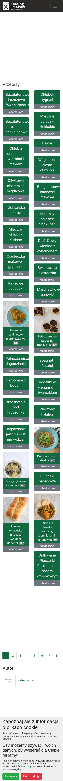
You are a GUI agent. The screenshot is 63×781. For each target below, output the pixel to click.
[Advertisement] (31, 46)
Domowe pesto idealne (47, 458)
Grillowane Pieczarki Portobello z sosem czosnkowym (48, 565)
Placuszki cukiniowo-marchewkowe (15, 336)
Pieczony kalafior (47, 411)
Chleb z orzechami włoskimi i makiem (15, 156)
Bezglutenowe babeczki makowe (48, 192)
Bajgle (47, 143)
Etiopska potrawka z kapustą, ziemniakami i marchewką (47, 531)
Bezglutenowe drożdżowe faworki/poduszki (17, 99)
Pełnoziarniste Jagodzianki (17, 361)
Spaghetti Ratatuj (47, 363)
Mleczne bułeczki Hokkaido (47, 121)
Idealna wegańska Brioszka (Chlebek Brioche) (15, 534)
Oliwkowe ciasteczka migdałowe (16, 186)
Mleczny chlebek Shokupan (47, 219)
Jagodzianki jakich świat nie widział (16, 434)
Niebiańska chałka (16, 210)
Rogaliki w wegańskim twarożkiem (47, 387)
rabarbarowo (15, 111)
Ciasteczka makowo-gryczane (16, 261)
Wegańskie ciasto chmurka (47, 165)
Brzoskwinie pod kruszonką (16, 407)
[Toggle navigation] (55, 6)
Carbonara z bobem (16, 383)
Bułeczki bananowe (47, 478)
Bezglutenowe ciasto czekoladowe (17, 126)
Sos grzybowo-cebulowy (16, 483)
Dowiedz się (24, 766)
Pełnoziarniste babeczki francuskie (47, 340)
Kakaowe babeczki (15, 286)
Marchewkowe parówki (48, 292)
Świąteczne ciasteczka (47, 270)
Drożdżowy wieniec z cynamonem (47, 246)
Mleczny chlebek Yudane (16, 234)
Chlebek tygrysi (47, 97)
